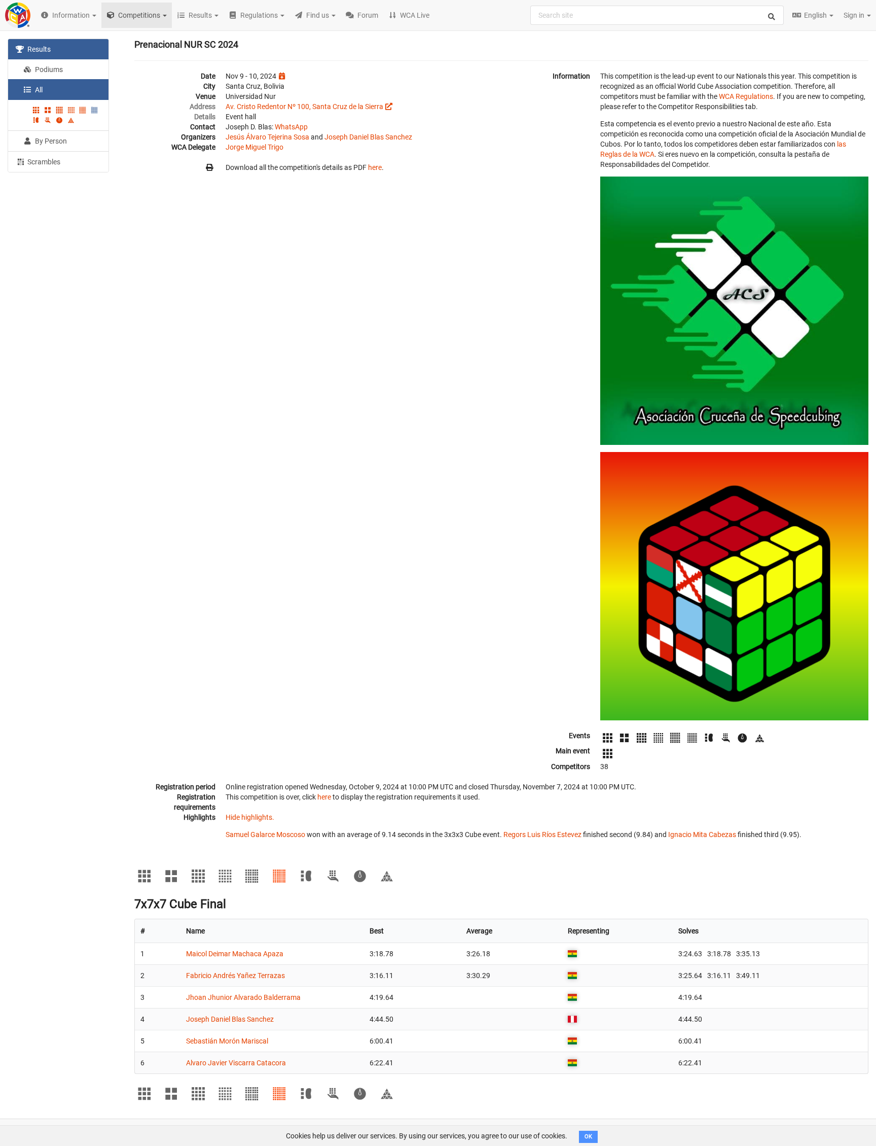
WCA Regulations (746, 96)
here (375, 167)
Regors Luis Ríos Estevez (542, 834)
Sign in (855, 15)
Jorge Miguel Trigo (254, 147)
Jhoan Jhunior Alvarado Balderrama (243, 997)
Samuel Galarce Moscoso (265, 834)
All (38, 90)
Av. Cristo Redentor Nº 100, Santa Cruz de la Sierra (304, 106)
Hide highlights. (250, 817)
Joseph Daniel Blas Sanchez (368, 137)
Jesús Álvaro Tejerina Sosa (267, 137)
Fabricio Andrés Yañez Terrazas (235, 975)
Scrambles (43, 162)
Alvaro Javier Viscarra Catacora (236, 1063)
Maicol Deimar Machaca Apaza (234, 954)
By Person (50, 141)
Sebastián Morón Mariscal (227, 1041)
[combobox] (657, 15)
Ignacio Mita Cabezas (702, 834)
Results (38, 49)
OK (588, 1136)
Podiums (48, 69)
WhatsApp (291, 127)
